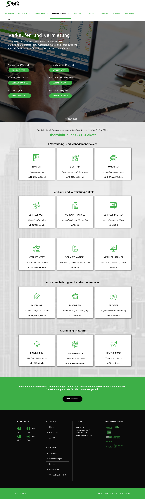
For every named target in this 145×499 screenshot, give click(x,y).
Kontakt (104, 14)
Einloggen (129, 14)
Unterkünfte (39, 14)
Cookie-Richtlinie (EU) (57, 475)
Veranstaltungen (55, 459)
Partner (91, 14)
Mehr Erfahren (75, 196)
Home (51, 427)
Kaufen (37, 391)
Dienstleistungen (59, 14)
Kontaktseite (54, 469)
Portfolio (22, 14)
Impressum (124, 493)
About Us (52, 438)
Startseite (9, 14)
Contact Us (53, 432)
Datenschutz (110, 493)
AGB (100, 493)
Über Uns (77, 14)
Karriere (116, 14)
